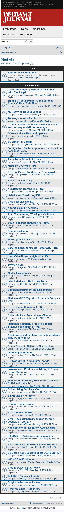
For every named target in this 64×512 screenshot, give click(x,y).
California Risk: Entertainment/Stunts (29, 315)
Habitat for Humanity (20, 180)
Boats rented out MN (20, 412)
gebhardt (23, 175)
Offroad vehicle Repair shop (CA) (27, 133)
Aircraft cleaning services (23, 208)
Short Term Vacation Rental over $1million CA (34, 444)
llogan (22, 310)
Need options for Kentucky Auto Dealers (31, 427)
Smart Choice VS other (21, 395)
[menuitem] (8, 48)
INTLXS (23, 284)
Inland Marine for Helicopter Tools (27, 281)
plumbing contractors (20, 352)
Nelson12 (24, 276)
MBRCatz (24, 250)
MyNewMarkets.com (13, 2)
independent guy (25, 63)
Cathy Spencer (26, 447)
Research (8, 34)
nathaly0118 (25, 479)
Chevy (22, 259)
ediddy (22, 242)
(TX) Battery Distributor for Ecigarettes (30, 436)
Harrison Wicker (27, 462)
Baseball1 (24, 234)
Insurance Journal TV (14, 4)
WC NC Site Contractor (21, 459)
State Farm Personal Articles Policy (28, 222)
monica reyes (26, 363)
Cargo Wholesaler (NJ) (21, 201)
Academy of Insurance (40, 4)
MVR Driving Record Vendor (24, 112)
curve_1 (23, 130)
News (24, 29)
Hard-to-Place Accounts (22, 72)
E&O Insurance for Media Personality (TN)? (33, 248)
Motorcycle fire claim (20, 239)
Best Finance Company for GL (25, 307)
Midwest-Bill (25, 198)
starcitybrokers (26, 144)
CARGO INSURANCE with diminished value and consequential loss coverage (33, 126)
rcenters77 (24, 153)
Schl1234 (24, 470)
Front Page (9, 29)
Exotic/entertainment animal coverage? (31, 290)
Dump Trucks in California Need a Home (31, 346)
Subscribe (26, 34)
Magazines (39, 29)
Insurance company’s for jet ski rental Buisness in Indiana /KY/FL (30, 325)
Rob (21, 136)
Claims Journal (34, 2)
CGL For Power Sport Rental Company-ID (32, 172)
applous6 (24, 386)
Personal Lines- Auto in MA (24, 488)
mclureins (24, 114)
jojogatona (24, 491)
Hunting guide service (21, 404)
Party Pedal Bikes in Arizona (24, 159)
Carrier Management (14, 7)
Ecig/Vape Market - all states (24, 482)
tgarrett (23, 121)
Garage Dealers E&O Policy (24, 467)
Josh (15, 63)
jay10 (22, 398)
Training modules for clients (24, 118)
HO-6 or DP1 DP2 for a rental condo (28, 361)
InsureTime (25, 191)
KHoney (23, 162)
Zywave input (15, 264)
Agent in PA (25, 267)
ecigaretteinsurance (28, 106)
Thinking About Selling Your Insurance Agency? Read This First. (30, 102)
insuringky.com (26, 430)
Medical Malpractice (19, 273)
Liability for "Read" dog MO (24, 195)
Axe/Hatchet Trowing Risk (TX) (26, 189)
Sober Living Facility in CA (23, 389)
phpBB (22, 508)
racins (22, 415)
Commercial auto (18, 231)
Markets (7, 59)
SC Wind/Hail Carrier (20, 142)
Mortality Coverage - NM (22, 165)
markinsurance (26, 95)
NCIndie (23, 225)
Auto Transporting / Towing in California (31, 214)
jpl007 (22, 217)
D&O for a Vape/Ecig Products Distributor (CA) (35, 453)
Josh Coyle (25, 355)
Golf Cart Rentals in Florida (23, 476)
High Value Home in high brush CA (28, 256)
